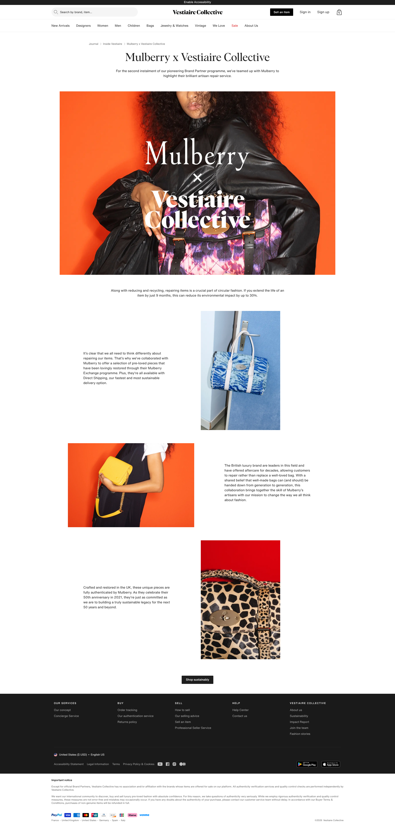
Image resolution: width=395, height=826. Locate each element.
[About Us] (261, 25)
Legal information (98, 764)
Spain (115, 820)
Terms (116, 764)
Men (118, 25)
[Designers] (94, 25)
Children (134, 25)
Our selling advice (187, 716)
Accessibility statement (69, 764)
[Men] (124, 25)
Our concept (62, 710)
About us (296, 710)
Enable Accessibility (197, 2)
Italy (123, 820)
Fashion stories (300, 734)
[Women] (111, 25)
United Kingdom (70, 820)
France (55, 820)
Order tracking (127, 710)
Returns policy (127, 722)
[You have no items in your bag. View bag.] (339, 12)
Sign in (305, 12)
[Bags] (157, 25)
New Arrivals (60, 25)
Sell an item (282, 12)
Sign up (323, 12)
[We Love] (228, 25)
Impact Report (299, 722)
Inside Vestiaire (112, 44)
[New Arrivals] (72, 25)
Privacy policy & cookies (138, 764)
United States (89, 820)
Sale (235, 25)
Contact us (239, 716)
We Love (219, 25)
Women (102, 25)
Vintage (200, 25)
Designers (83, 25)
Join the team (299, 728)
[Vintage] (209, 25)
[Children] (143, 25)
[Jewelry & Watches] (191, 25)
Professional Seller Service (193, 728)
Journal (93, 44)
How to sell (182, 710)
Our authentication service (135, 716)
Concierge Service (66, 716)
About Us (251, 25)
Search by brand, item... (76, 12)
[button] (339, 12)
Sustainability (299, 716)
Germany (104, 820)
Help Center (240, 710)
